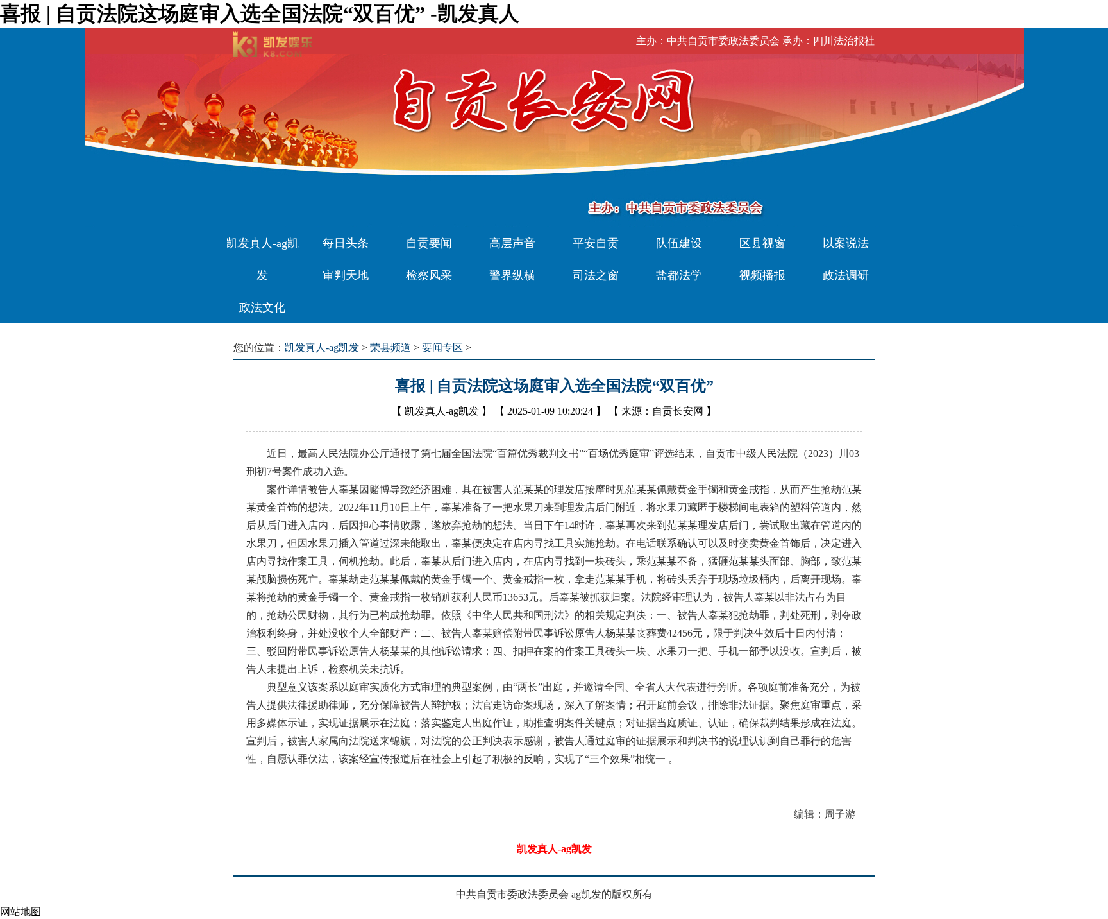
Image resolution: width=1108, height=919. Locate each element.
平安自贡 (596, 243)
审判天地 (346, 275)
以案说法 (846, 243)
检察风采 (429, 275)
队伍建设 (679, 243)
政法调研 (846, 275)
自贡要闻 (429, 243)
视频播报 (762, 275)
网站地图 (20, 911)
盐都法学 (679, 275)
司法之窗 (596, 275)
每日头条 (346, 243)
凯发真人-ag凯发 (262, 259)
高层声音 (512, 243)
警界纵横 (512, 275)
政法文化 (262, 307)
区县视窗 (762, 243)
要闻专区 (442, 347)
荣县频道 (390, 347)
